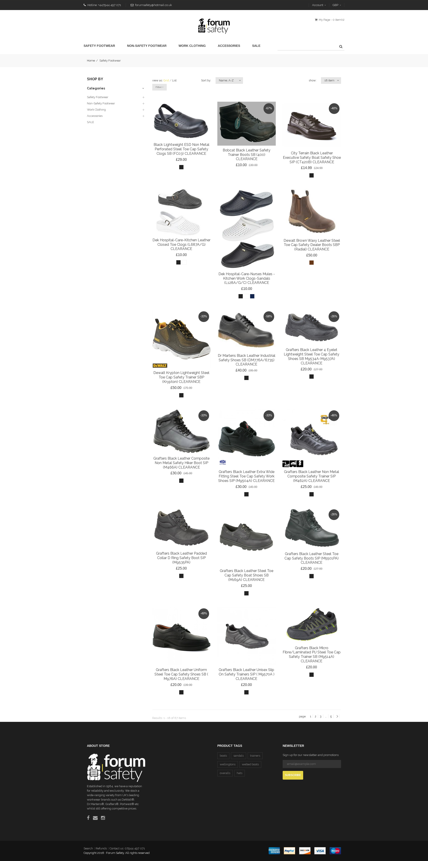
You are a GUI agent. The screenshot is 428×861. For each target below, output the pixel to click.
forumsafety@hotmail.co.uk (153, 5)
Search (88, 848)
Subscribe (293, 775)
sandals (238, 755)
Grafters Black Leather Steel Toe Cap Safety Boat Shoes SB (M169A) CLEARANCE (246, 575)
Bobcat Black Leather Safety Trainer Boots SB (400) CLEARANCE (246, 154)
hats (239, 773)
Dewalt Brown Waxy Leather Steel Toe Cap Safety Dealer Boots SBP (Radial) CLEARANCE (311, 244)
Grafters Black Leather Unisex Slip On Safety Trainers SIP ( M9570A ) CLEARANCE (246, 674)
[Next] (337, 716)
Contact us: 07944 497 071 (127, 848)
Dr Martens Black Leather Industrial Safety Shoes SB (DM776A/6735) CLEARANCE (246, 360)
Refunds (101, 848)
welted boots (250, 764)
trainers (255, 755)
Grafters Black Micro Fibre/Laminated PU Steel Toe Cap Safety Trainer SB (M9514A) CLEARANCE (312, 654)
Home (91, 60)
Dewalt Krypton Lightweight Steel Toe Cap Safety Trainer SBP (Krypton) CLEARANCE (181, 377)
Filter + (159, 87)
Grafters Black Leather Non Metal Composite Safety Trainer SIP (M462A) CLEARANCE (311, 476)
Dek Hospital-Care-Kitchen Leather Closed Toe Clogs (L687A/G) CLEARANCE (181, 244)
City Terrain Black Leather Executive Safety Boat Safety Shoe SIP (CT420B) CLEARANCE (312, 157)
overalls (225, 773)
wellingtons (227, 764)
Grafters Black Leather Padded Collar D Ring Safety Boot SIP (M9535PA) (181, 557)
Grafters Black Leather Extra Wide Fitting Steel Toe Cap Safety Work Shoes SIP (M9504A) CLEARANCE (246, 476)
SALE (90, 122)
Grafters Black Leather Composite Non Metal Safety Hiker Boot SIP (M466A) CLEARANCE (181, 462)
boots (223, 755)
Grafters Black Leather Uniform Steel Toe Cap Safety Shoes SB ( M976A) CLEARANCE (181, 674)
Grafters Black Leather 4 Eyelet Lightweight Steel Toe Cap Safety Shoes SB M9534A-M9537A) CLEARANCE (311, 356)
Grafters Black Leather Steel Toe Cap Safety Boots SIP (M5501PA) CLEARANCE (311, 558)
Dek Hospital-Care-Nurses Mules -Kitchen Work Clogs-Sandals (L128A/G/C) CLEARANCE (246, 278)
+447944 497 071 (109, 5)
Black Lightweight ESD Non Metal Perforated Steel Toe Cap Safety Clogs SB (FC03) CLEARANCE (181, 149)
